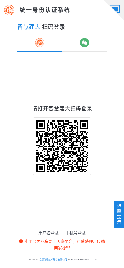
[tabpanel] (62, 140)
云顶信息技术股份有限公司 (53, 259)
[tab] (39, 42)
